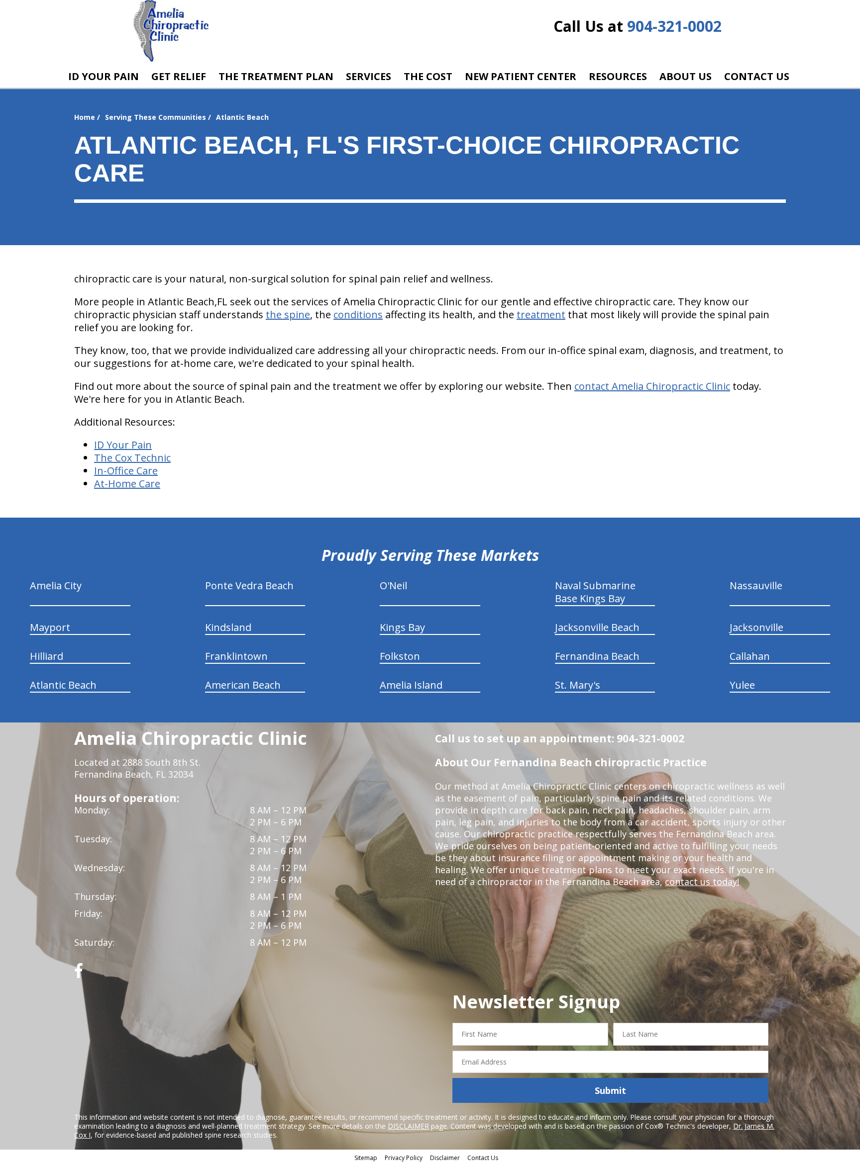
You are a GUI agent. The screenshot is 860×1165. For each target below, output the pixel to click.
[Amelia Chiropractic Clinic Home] (171, 31)
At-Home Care (127, 483)
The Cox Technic (132, 457)
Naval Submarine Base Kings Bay (595, 592)
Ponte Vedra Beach (249, 585)
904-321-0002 (674, 26)
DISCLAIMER (408, 1126)
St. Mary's (577, 685)
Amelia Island (411, 685)
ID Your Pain (123, 444)
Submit (610, 1090)
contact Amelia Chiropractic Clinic (652, 386)
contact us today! (702, 882)
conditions (358, 314)
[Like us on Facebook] (78, 974)
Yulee (742, 685)
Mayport (50, 627)
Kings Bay (402, 627)
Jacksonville (756, 627)
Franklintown (236, 656)
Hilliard (46, 656)
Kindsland (228, 627)
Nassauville (756, 585)
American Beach (243, 685)
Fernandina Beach (597, 656)
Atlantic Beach (63, 685)
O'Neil (393, 585)
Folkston (400, 656)
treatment (541, 314)
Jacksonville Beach (597, 627)
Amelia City (56, 585)
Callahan (750, 656)
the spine (288, 314)
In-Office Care (126, 470)
